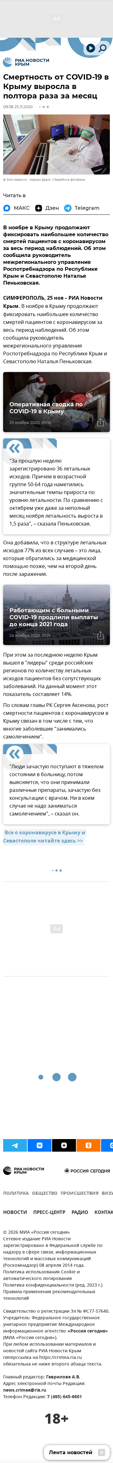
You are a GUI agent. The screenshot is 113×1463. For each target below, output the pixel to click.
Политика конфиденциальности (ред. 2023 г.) (52, 1285)
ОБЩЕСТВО (44, 1193)
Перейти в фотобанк (69, 179)
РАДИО (80, 1213)
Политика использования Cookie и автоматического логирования (41, 1275)
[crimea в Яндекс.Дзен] (64, 1145)
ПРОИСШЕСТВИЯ (80, 1193)
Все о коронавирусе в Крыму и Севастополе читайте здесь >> (45, 837)
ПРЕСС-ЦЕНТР (49, 1213)
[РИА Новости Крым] (25, 62)
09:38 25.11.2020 (18, 106)
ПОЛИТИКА (16, 1193)
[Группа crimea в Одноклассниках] (88, 1145)
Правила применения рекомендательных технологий (49, 1295)
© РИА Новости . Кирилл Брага (27, 179)
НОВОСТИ (15, 1213)
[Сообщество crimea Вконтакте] (39, 1145)
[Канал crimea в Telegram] (15, 1145)
